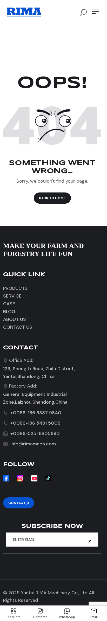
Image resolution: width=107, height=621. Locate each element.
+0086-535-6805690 (35, 433)
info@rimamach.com (33, 444)
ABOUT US (14, 319)
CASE (9, 304)
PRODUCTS (15, 288)
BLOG (9, 311)
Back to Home (52, 198)
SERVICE (12, 296)
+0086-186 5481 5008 (35, 423)
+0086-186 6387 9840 (35, 413)
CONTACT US (17, 327)
